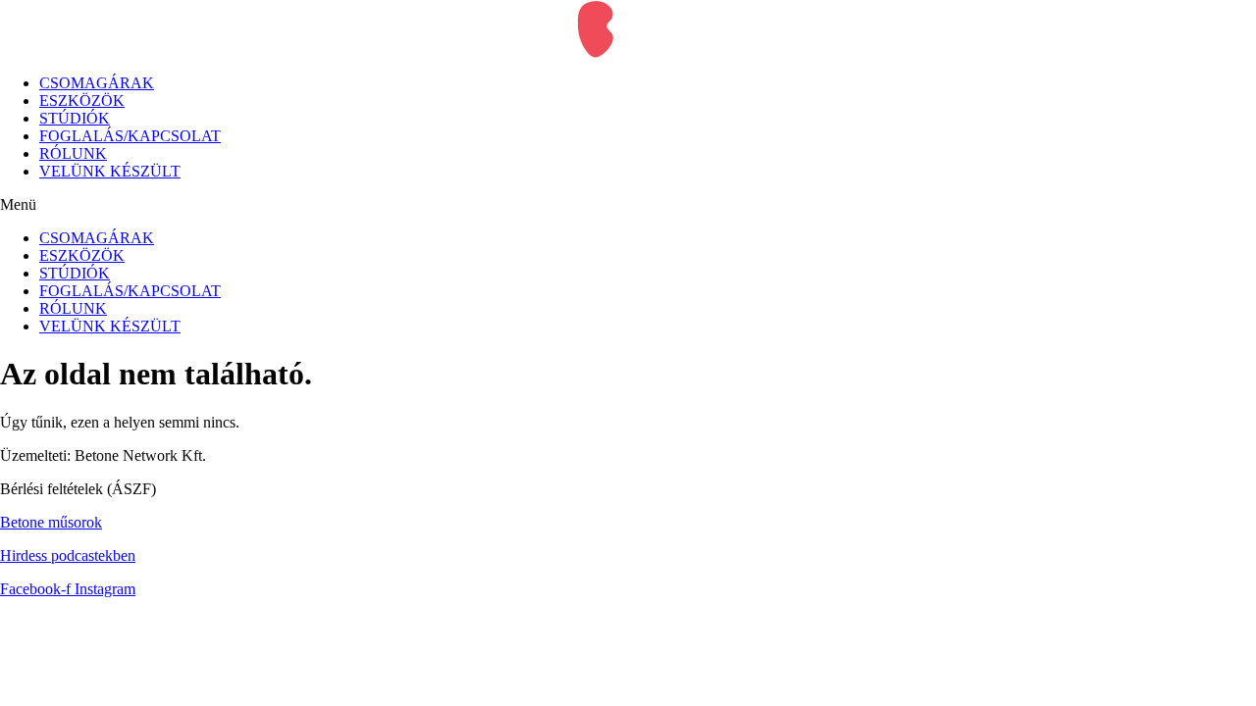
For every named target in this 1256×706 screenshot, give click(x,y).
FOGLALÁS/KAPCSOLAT (130, 135)
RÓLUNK (73, 153)
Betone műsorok (51, 522)
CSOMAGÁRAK (96, 83)
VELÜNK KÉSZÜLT (110, 171)
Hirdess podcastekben (67, 555)
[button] (628, 205)
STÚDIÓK (74, 118)
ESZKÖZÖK (82, 100)
